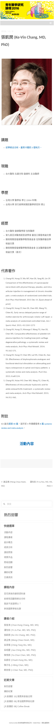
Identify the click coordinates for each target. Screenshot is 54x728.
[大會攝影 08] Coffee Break (17, 706)
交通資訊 (8, 577)
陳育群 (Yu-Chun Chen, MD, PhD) (20, 655)
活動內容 (8, 532)
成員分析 (8, 547)
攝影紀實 (8, 572)
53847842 (36, 723)
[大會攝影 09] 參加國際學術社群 (19, 701)
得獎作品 (8, 557)
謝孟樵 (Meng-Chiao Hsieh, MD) (19, 640)
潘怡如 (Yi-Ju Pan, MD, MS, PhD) (20, 630)
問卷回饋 (8, 562)
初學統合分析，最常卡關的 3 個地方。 (24, 148)
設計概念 (8, 542)
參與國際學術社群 (12, 609)
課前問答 (8, 552)
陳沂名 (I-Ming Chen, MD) (16, 665)
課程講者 (8, 537)
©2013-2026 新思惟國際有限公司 (20, 723)
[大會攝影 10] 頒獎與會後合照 (18, 696)
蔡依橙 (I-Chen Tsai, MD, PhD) (18, 670)
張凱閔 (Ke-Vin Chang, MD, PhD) (19, 635)
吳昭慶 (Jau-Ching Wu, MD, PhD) (20, 650)
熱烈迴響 (11, 515)
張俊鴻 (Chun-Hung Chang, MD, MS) (21, 625)
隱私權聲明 (45, 723)
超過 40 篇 (13, 424)
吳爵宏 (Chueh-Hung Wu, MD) (18, 660)
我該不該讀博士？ (12, 603)
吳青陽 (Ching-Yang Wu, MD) (18, 645)
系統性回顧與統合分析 (14, 599)
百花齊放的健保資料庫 (14, 594)
